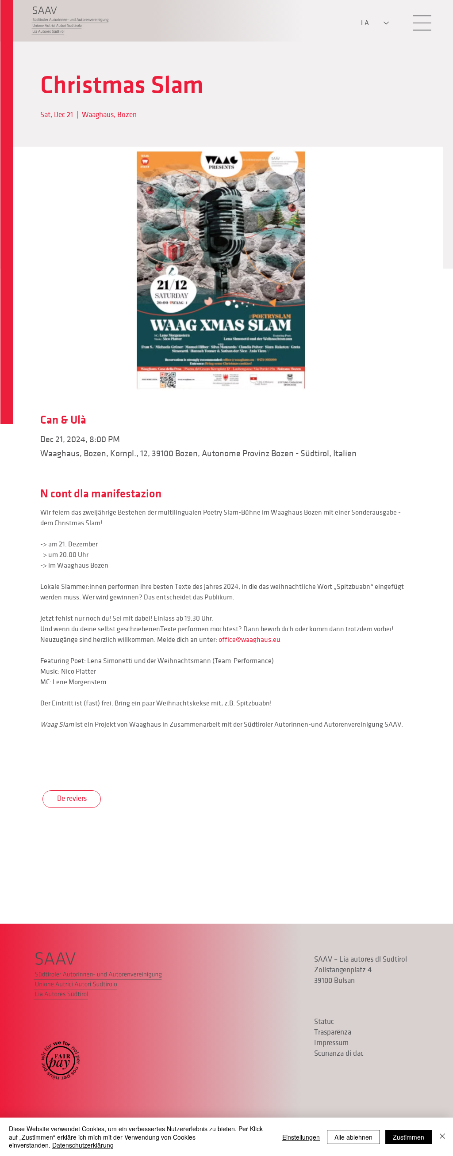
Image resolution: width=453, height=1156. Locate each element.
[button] (422, 22)
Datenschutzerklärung (83, 1145)
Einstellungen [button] (301, 1137)
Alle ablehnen (353, 1137)
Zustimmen (408, 1137)
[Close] (442, 1137)
